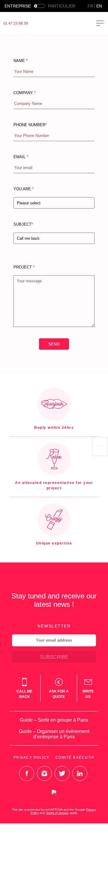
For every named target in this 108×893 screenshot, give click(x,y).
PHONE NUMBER (30, 125)
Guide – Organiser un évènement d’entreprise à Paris (54, 734)
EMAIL (21, 157)
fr (90, 6)
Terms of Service (57, 812)
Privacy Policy (32, 757)
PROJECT (24, 267)
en (99, 6)
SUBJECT (30, 239)
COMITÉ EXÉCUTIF (75, 757)
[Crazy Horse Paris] (58, 23)
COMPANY (25, 92)
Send (54, 344)
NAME (21, 60)
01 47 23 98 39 (15, 23)
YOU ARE (27, 204)
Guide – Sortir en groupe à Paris (54, 719)
